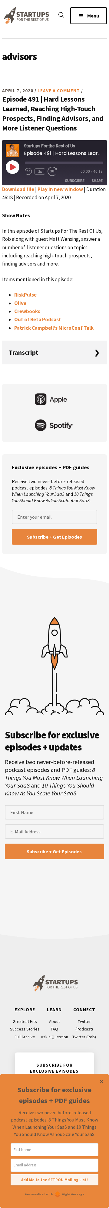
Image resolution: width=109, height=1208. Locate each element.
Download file (18, 189)
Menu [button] (93, 16)
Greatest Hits (25, 1021)
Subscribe (74, 180)
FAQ (54, 1029)
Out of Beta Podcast (37, 319)
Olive (20, 303)
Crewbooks (27, 311)
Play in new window (60, 189)
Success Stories (25, 1029)
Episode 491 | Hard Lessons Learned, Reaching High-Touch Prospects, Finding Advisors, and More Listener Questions (52, 113)
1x (40, 171)
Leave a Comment (59, 90)
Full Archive (25, 1037)
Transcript (23, 352)
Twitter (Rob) (84, 1037)
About (54, 1021)
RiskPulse (25, 294)
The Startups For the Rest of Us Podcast (25, 15)
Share (97, 180)
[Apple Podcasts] (54, 400)
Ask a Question (54, 1037)
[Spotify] (54, 426)
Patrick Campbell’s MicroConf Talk (54, 328)
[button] (61, 16)
